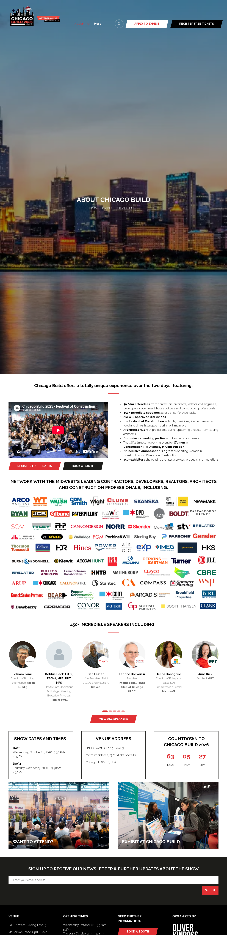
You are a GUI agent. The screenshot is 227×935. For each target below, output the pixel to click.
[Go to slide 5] (123, 711)
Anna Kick (172, 674)
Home (94, 208)
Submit (210, 890)
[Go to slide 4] (118, 711)
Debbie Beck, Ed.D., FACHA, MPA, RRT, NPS (26, 678)
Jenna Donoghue (135, 674)
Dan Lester (62, 674)
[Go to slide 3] (114, 711)
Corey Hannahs (208, 674)
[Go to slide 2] (110, 711)
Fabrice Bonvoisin (99, 674)
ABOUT (79, 24)
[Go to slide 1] (104, 711)
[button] (99, 24)
